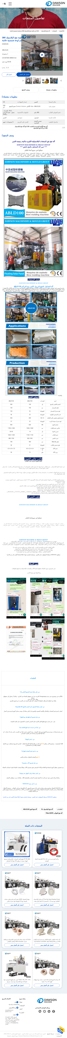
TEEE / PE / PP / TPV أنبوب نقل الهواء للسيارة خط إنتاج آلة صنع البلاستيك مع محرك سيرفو (17, 980)
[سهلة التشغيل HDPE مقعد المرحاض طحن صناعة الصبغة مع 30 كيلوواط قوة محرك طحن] (17, 884)
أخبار (20, 1009)
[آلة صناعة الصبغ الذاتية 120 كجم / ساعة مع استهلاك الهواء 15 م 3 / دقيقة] (47, 965)
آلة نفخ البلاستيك (45, 31)
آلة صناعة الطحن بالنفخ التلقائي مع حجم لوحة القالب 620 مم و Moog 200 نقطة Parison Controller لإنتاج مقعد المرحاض (46, 940)
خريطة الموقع (50, 1034)
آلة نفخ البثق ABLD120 (30, 809)
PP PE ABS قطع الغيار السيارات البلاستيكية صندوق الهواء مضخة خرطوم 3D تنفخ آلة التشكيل (17, 860)
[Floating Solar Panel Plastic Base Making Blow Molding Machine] (42, 55)
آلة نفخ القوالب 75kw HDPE (54, 813)
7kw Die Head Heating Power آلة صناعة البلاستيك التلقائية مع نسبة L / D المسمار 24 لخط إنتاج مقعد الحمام (47, 900)
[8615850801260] (44, 1011)
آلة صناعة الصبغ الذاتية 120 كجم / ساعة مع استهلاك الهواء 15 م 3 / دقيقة (47, 980)
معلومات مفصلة (51, 90)
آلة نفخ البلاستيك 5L (47, 809)
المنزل (61, 31)
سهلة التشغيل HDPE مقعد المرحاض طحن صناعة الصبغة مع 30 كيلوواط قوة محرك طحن (17, 900)
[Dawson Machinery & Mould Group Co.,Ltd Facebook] (53, 1011)
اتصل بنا (21, 1012)
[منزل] (47, 1002)
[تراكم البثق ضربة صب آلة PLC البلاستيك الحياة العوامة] (47, 844)
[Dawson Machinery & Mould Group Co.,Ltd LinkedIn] (49, 1011)
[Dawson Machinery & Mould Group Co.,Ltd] (55, 3)
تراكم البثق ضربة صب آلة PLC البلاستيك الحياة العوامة (47, 860)
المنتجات (54, 31)
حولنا (20, 1002)
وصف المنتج (26, 90)
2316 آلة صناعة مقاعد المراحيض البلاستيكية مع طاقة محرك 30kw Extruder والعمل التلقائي (17, 940)
